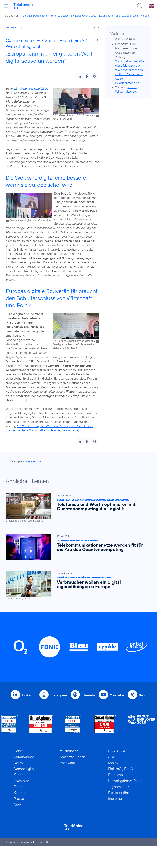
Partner (19, 786)
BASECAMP (117, 751)
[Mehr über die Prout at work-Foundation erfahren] (141, 724)
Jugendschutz (118, 786)
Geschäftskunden (72, 757)
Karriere (19, 792)
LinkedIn (29, 695)
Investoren (22, 780)
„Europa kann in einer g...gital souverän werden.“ (124, 15)
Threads (88, 695)
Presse (19, 798)
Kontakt (113, 763)
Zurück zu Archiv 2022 (19, 27)
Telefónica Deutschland (34, 15)
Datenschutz (117, 775)
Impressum (116, 798)
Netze (18, 763)
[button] (79, 76)
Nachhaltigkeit (25, 769)
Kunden (19, 775)
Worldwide (67, 763)
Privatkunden (68, 751)
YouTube (117, 695)
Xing (142, 695)
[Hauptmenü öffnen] (5, 6)
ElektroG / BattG (120, 769)
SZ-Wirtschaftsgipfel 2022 (30, 88)
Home (18, 751)
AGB (111, 757)
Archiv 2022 (89, 15)
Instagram (59, 695)
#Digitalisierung (34, 461)
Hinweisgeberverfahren (125, 780)
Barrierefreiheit (119, 792)
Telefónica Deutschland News (65, 15)
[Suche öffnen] (140, 6)
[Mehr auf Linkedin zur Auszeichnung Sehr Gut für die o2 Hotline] (73, 724)
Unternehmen (24, 757)
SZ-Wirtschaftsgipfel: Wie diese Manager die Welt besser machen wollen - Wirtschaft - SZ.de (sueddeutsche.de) (129, 70)
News (18, 804)
